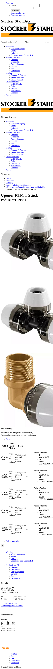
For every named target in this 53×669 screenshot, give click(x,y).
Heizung (14, 53)
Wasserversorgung (18, 49)
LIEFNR (42, 464)
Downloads (15, 71)
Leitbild (14, 66)
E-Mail (13, 5)
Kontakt (9, 148)
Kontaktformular (17, 77)
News (8, 95)
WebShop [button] (10, 46)
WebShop (10, 121)
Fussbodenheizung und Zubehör (18, 185)
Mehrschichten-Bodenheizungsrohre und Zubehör (25, 187)
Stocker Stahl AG (13, 132)
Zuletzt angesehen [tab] (13, 541)
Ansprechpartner (17, 64)
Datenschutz (15, 660)
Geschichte (15, 62)
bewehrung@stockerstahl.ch (12, 606)
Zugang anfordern (18, 13)
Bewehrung (15, 88)
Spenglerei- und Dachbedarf (22, 55)
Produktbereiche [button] (12, 82)
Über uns (14, 60)
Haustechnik (16, 91)
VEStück (41, 460)
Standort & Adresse (18, 75)
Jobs (12, 68)
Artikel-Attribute (40, 453)
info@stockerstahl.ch (9, 603)
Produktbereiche (12, 157)
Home (8, 178)
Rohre (13, 86)
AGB (13, 658)
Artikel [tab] (8, 439)
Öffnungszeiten (17, 79)
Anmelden (15, 11)
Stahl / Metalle (16, 84)
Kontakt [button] (9, 73)
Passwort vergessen (18, 15)
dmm (40, 456)
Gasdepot (14, 93)
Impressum (15, 663)
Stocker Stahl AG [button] (13, 57)
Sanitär (13, 51)
